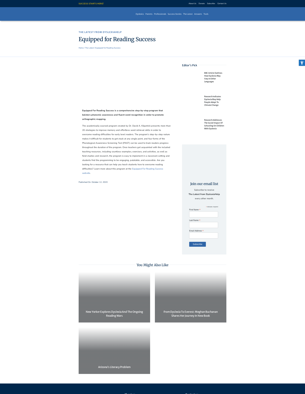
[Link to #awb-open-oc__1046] (219, 14)
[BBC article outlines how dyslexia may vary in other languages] (191, 72)
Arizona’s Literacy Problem (114, 367)
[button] (302, 63)
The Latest (89, 48)
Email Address (196, 230)
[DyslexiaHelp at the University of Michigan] (96, 12)
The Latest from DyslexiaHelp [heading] (100, 32)
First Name (194, 209)
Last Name (194, 220)
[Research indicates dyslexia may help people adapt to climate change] (191, 96)
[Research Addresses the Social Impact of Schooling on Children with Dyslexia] (191, 119)
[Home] (133, 14)
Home (81, 48)
